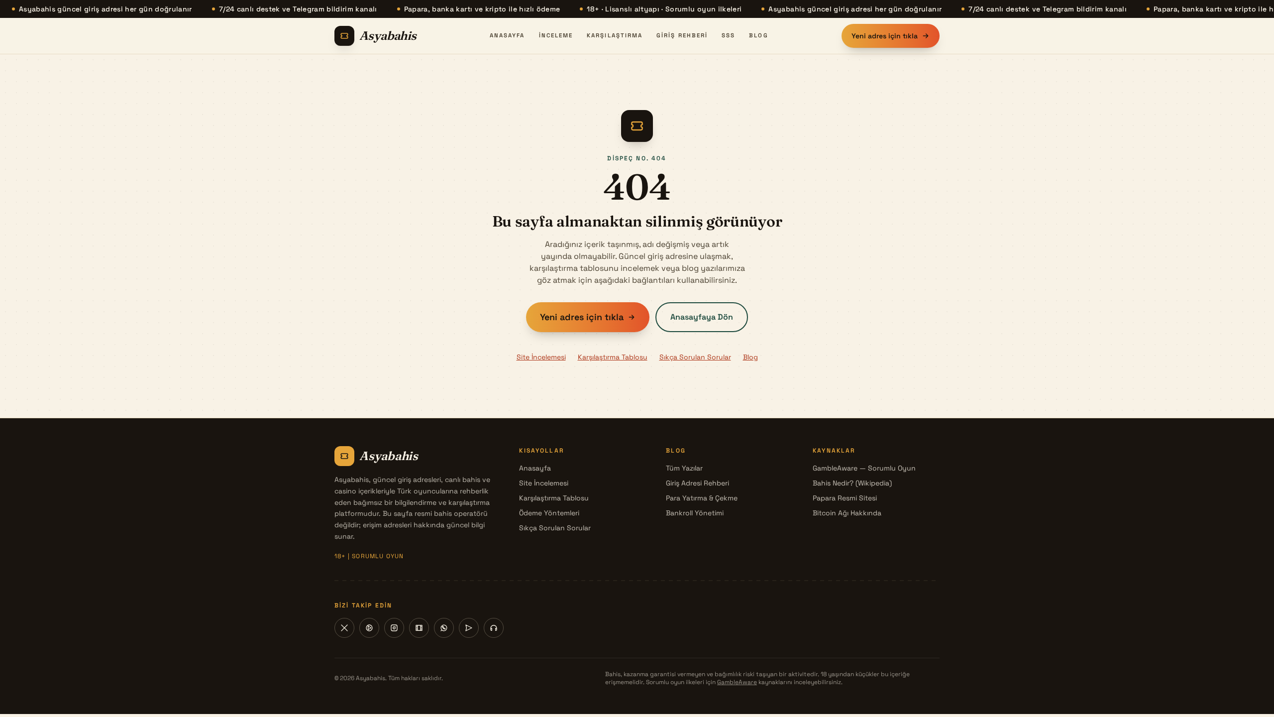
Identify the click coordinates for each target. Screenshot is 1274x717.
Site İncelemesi (541, 357)
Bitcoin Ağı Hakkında (847, 512)
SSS (728, 35)
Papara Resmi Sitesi (845, 497)
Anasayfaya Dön (701, 317)
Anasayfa (507, 35)
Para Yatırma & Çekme (702, 497)
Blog (758, 35)
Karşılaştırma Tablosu (612, 357)
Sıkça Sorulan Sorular (695, 357)
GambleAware (737, 682)
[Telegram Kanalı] (469, 628)
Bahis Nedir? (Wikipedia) (852, 482)
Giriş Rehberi (682, 35)
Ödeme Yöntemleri (549, 512)
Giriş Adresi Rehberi (697, 482)
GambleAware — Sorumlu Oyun (864, 468)
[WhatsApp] (444, 628)
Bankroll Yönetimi (695, 512)
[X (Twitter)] (344, 628)
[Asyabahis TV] (419, 628)
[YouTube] (369, 628)
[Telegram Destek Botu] (494, 628)
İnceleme (556, 35)
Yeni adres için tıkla (884, 35)
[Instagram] (394, 628)
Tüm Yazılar (684, 468)
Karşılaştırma (614, 35)
